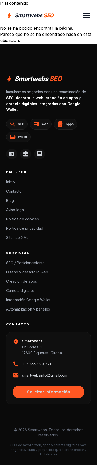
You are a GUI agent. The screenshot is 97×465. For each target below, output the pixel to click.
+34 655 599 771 (36, 364)
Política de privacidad (24, 228)
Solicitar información (48, 391)
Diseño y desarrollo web (27, 272)
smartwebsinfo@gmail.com (44, 375)
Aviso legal (15, 210)
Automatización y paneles (28, 309)
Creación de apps (21, 281)
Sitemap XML (17, 237)
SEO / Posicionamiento (25, 263)
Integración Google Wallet (28, 300)
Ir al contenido (14, 3)
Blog (10, 200)
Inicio (10, 182)
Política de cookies (22, 219)
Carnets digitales (20, 290)
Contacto (14, 191)
